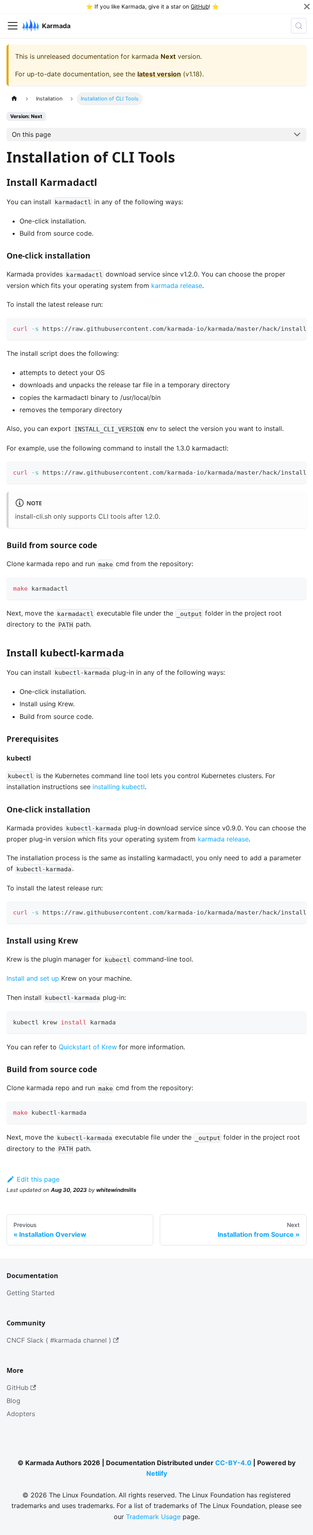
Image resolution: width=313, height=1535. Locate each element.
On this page (31, 134)
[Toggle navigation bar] (13, 26)
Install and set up (33, 978)
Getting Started (31, 1293)
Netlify (156, 1473)
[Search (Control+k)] (298, 25)
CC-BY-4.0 (233, 1463)
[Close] (307, 6)
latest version (159, 74)
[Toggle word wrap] (282, 328)
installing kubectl (119, 787)
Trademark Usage (153, 1517)
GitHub (200, 6)
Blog (13, 1401)
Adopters (21, 1414)
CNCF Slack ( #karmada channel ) (59, 1340)
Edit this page (38, 1179)
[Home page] (14, 98)
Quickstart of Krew (88, 1047)
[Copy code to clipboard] (296, 328)
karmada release (176, 285)
